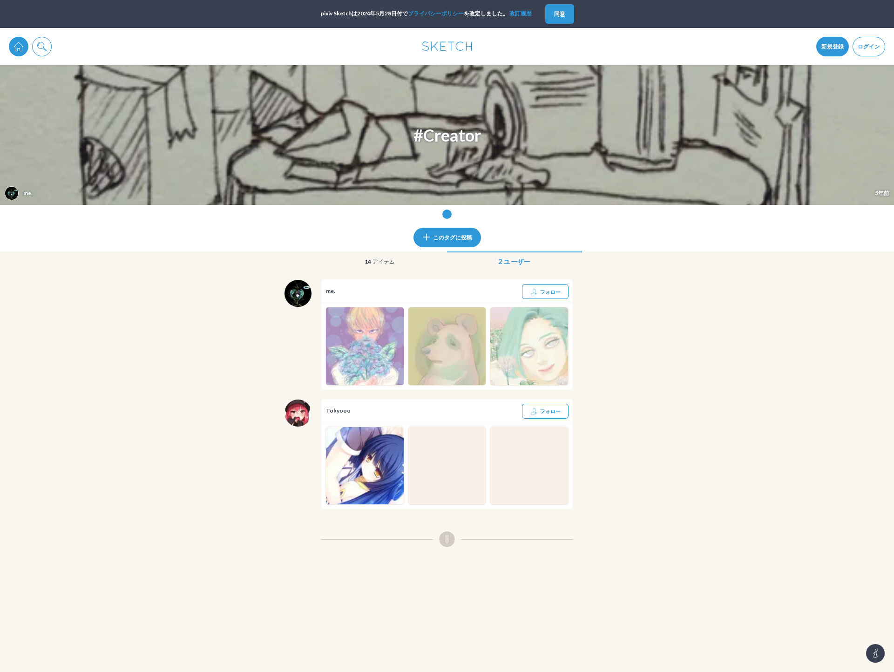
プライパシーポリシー (436, 13)
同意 (559, 13)
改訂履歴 (520, 13)
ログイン (869, 46)
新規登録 (832, 46)
